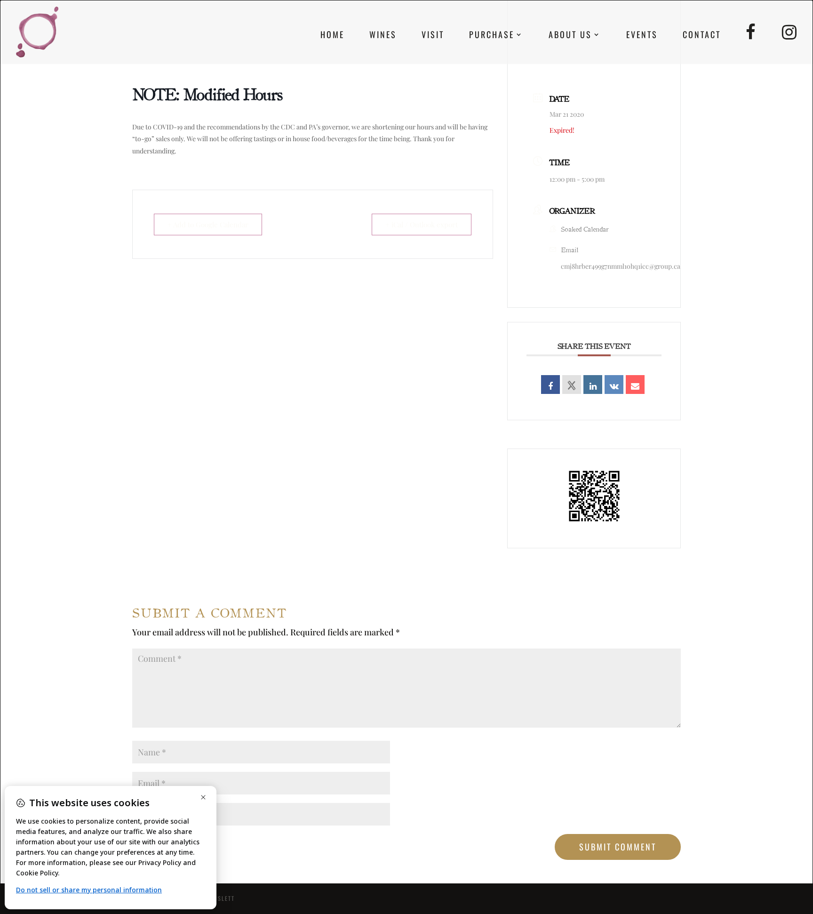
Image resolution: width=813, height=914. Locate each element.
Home (332, 35)
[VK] (614, 384)
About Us (570, 35)
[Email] (635, 384)
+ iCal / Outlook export (421, 224)
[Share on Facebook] (550, 384)
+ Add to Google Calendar (207, 224)
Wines (383, 35)
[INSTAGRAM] (790, 44)
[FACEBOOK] (751, 44)
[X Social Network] (571, 384)
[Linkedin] (592, 384)
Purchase (491, 35)
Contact (702, 35)
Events (642, 35)
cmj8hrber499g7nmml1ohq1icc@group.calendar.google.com (647, 266)
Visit (433, 35)
